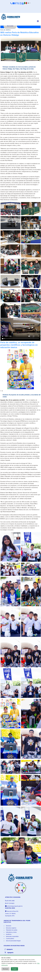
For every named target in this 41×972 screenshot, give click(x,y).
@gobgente (9, 949)
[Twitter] (18, 3)
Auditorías (8, 934)
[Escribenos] (13, 3)
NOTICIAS (10, 26)
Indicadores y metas (11, 932)
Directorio (8, 925)
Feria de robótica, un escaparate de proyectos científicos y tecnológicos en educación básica (19, 345)
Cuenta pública (10, 938)
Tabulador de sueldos (11, 930)
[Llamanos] (11, 3)
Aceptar (14, 969)
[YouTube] (23, 3)
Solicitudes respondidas (12, 936)
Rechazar (5, 969)
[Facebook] (15, 3)
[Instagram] (20, 3)
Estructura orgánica (11, 928)
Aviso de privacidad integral (13, 940)
